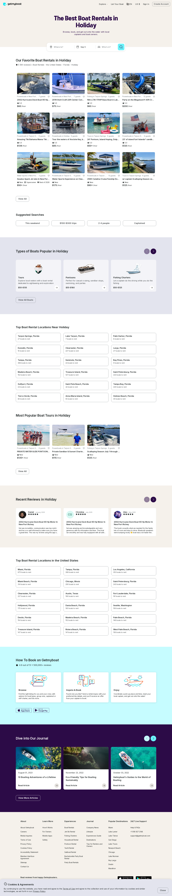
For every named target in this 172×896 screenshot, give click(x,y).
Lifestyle (89, 832)
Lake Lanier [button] (112, 832)
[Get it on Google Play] (41, 710)
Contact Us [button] (24, 867)
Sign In (146, 4)
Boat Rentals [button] (69, 828)
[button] (117, 4)
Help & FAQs (135, 828)
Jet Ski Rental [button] (69, 832)
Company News (92, 828)
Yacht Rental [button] (69, 848)
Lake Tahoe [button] (113, 836)
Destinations (91, 840)
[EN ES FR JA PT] (129, 4)
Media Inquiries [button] (26, 836)
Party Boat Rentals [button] (71, 862)
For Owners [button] (46, 832)
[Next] (153, 251)
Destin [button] (110, 864)
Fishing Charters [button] (70, 836)
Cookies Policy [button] (26, 848)
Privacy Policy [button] (39, 891)
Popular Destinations (118, 821)
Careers (23, 832)
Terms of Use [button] (69, 889)
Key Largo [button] (112, 860)
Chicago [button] (111, 852)
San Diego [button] (112, 840)
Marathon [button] (112, 868)
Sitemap (23, 862)
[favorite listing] (49, 97)
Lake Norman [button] (113, 856)
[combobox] (61, 47)
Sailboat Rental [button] (70, 852)
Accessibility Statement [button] (29, 852)
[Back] (147, 251)
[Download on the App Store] (24, 710)
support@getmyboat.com (140, 836)
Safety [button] (45, 840)
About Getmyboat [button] (27, 828)
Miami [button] (110, 828)
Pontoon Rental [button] (70, 844)
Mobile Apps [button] (47, 836)
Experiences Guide (93, 836)
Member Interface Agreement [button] (27, 857)
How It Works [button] (47, 828)
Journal (89, 821)
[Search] (121, 47)
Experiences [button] (70, 821)
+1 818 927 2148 (136, 832)
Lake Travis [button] (112, 844)
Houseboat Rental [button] (71, 840)
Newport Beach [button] (114, 848)
